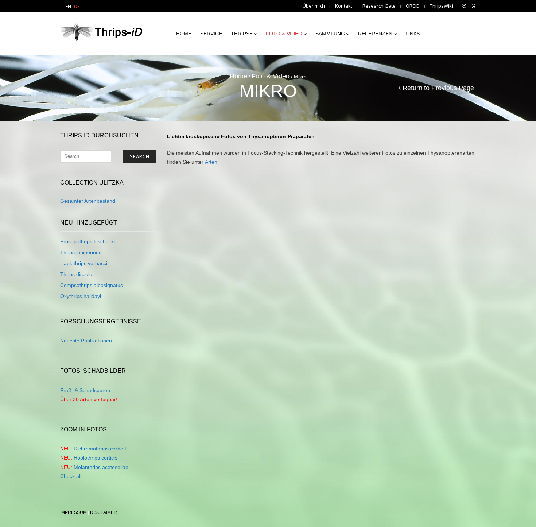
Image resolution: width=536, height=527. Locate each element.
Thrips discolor (77, 274)
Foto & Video (284, 33)
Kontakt (343, 6)
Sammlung (330, 33)
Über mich (314, 6)
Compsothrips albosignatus (91, 285)
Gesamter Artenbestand (87, 201)
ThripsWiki (441, 6)
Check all (70, 476)
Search (139, 156)
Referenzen (375, 33)
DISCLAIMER (103, 512)
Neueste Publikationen (86, 341)
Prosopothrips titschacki (87, 241)
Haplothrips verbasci (83, 263)
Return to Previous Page (438, 88)
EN (68, 6)
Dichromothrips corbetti (100, 449)
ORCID (413, 6)
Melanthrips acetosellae (101, 467)
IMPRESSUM (73, 512)
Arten (211, 162)
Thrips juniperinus (80, 252)
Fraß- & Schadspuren (85, 390)
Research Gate (379, 6)
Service (211, 33)
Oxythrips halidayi (80, 296)
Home (183, 33)
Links (412, 33)
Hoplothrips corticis (95, 458)
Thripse (242, 33)
